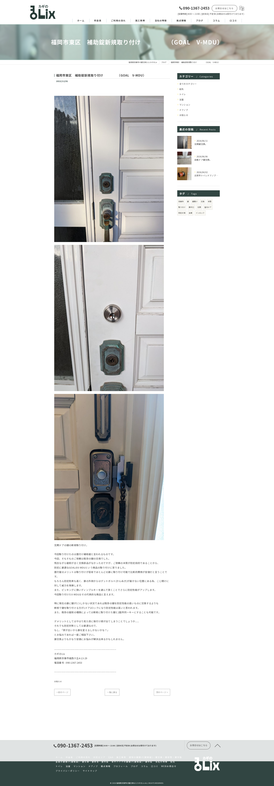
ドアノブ (183, 109)
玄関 (199, 207)
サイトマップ (90, 770)
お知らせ (58, 681)
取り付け (181, 207)
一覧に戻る (112, 692)
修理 (209, 201)
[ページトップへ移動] (217, 745)
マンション (184, 104)
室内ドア (207, 207)
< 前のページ (62, 692)
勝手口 (191, 207)
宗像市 (181, 201)
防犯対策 (181, 213)
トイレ (182, 94)
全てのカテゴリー (188, 83)
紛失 (181, 89)
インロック (200, 213)
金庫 (190, 213)
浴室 (181, 99)
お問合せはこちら (224, 8)
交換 (202, 201)
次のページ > (162, 692)
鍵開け (195, 201)
